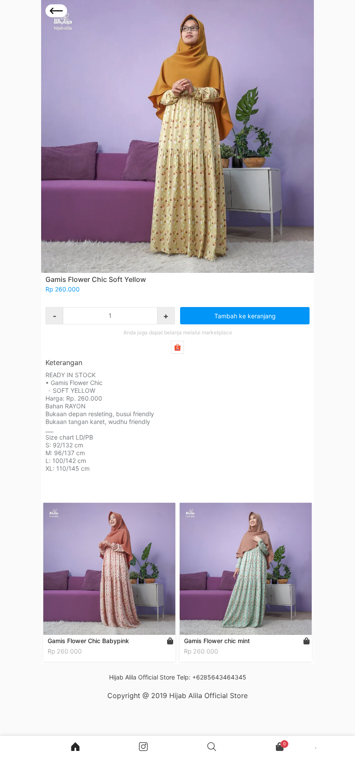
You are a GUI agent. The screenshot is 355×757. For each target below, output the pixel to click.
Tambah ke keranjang (245, 316)
